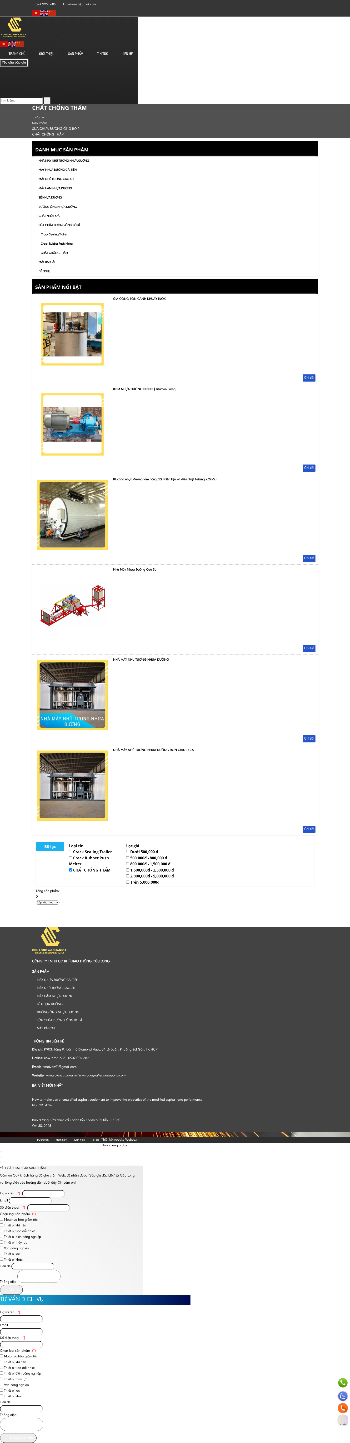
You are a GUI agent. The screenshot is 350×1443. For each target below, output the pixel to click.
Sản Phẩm (75, 53)
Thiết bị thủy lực (15, 1242)
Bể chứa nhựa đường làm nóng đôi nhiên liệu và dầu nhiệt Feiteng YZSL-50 (164, 479)
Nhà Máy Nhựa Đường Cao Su (134, 569)
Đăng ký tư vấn (21, 1438)
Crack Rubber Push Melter (57, 243)
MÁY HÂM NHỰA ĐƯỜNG (55, 188)
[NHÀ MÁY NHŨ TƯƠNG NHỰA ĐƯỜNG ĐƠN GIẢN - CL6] (72, 820)
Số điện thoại (12, 1208)
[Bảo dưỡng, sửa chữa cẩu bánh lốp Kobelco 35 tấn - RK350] (78, 1114)
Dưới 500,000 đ (144, 851)
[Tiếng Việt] (36, 13)
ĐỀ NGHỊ (44, 271)
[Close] (1, 1151)
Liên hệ (127, 53)
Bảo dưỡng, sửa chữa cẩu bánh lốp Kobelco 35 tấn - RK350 (76, 1120)
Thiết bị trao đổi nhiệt (19, 1231)
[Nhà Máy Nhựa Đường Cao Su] (72, 639)
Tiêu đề (5, 1266)
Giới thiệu (47, 53)
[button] (45, 61)
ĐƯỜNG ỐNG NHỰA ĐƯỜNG (58, 206)
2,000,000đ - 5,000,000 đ (152, 876)
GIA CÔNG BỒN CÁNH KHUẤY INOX (139, 299)
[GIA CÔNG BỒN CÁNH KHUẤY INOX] (72, 368)
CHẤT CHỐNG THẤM (54, 253)
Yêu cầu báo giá (14, 62)
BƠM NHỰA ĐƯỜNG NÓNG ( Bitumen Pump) (144, 389)
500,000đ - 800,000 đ (148, 858)
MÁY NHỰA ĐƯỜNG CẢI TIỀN (58, 169)
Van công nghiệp (16, 1248)
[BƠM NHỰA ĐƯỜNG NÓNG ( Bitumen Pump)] (72, 458)
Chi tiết (309, 378)
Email (4, 1200)
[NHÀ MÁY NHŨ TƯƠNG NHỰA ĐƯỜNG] (72, 729)
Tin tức (102, 53)
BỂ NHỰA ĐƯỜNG (50, 197)
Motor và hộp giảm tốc (20, 1220)
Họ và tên (10, 1193)
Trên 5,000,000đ (145, 882)
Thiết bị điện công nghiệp (22, 1237)
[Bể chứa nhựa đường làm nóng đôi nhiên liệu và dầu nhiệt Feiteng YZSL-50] (72, 549)
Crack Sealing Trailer (54, 234)
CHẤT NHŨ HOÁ (49, 216)
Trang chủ (17, 53)
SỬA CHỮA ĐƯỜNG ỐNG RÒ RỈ (59, 225)
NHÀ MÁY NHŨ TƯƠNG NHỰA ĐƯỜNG (64, 160)
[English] (44, 13)
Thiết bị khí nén (14, 1225)
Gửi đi (14, 1290)
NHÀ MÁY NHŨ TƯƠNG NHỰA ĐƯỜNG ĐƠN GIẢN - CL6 (153, 750)
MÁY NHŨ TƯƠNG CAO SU (56, 179)
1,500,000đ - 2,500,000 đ (152, 870)
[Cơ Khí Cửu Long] (14, 37)
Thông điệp (8, 1282)
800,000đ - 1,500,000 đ (150, 864)
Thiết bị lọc (11, 1254)
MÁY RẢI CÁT (47, 262)
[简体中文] (52, 13)
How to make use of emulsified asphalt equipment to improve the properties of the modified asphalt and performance (117, 1100)
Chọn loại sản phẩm (18, 1214)
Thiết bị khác (13, 1260)
